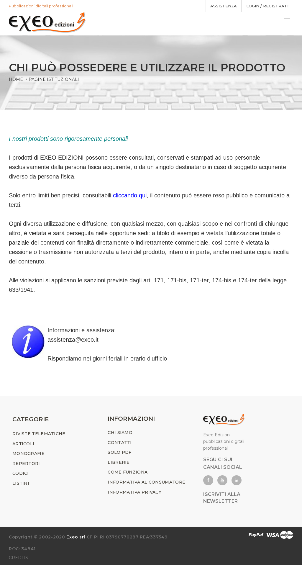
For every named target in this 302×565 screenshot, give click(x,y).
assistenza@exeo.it (73, 339)
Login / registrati (267, 6)
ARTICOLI (23, 443)
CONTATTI (120, 442)
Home (16, 79)
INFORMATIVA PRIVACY (134, 492)
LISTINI (20, 483)
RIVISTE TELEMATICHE (38, 433)
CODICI (20, 473)
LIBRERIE (118, 462)
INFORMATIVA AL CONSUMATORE (146, 482)
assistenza (223, 6)
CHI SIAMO (120, 432)
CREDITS (18, 557)
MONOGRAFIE (28, 453)
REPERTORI (26, 463)
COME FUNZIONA (127, 472)
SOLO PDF (119, 452)
